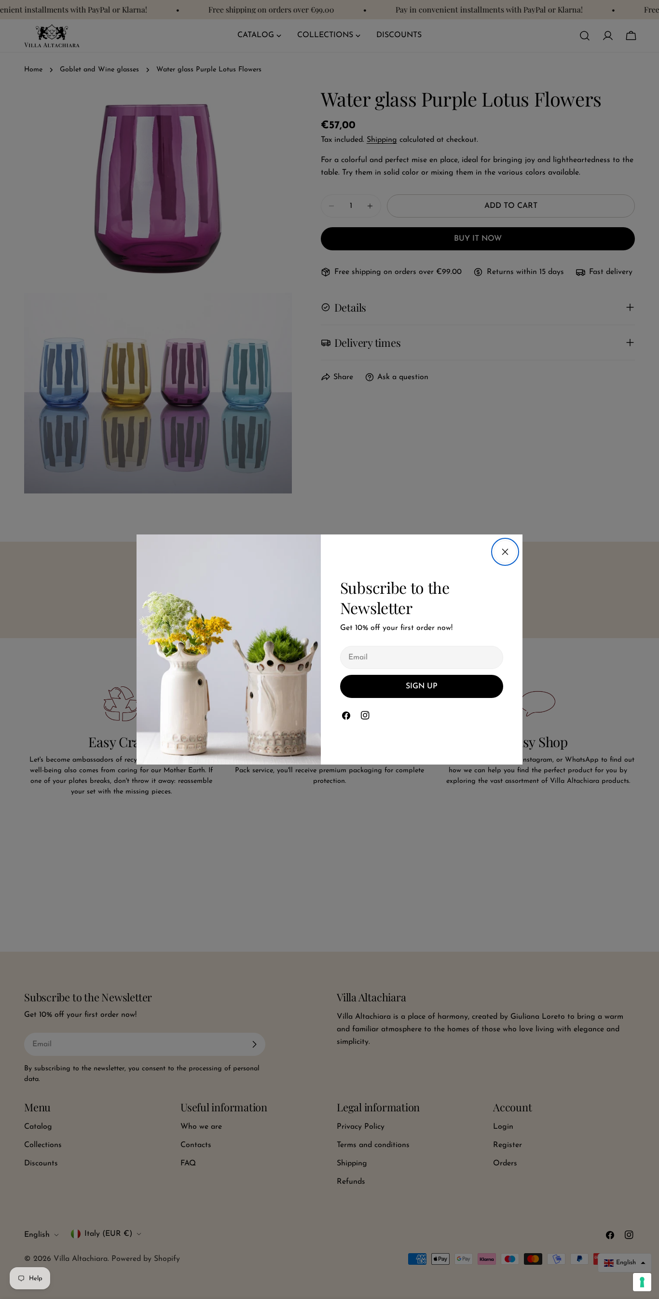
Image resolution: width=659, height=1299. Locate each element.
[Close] (505, 551)
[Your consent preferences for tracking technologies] (642, 1282)
